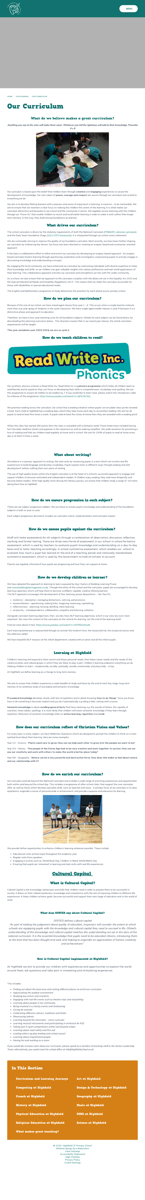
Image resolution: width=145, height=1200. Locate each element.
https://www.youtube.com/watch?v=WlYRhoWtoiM (63, 624)
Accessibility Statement (72, 1154)
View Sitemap (72, 1151)
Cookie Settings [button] (72, 1162)
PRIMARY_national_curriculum (120, 231)
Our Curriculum (39, 96)
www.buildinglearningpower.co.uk (29, 587)
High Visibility (72, 1156)
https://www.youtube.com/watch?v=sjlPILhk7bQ (65, 396)
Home (9, 96)
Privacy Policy (72, 1159)
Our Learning (22, 96)
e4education (82, 1148)
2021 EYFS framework (59, 235)
